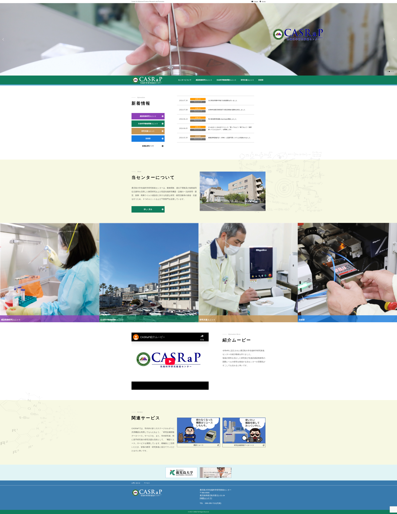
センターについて (297, 47)
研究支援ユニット (247, 80)
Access (263, 1)
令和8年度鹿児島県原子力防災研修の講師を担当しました (226, 110)
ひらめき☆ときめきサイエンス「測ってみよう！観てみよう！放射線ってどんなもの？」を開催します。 (230, 128)
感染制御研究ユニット (204, 80)
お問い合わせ (136, 483)
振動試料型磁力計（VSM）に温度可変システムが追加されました (229, 137)
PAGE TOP (387, 497)
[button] (3, 39)
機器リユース (198, 445)
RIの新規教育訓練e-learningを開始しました (222, 119)
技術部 (260, 80)
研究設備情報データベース (244, 445)
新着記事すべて (148, 146)
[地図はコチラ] (206, 498)
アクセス (147, 483)
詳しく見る (148, 209)
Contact (256, 1)
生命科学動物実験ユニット (226, 80)
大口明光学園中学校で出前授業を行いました (222, 100)
